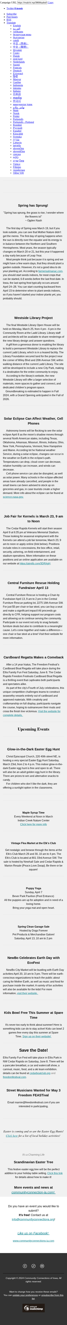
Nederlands (19, 61)
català (16, 40)
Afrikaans (18, 31)
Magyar (17, 79)
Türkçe (16, 164)
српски (17, 154)
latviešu (17, 145)
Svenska (17, 136)
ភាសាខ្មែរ (17, 97)
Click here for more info (33, 824)
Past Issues (12, 16)
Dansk (16, 56)
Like (20, 1233)
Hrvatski (17, 50)
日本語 (17, 94)
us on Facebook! (36, 1233)
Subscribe (12, 14)
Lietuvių (17, 142)
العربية (16, 28)
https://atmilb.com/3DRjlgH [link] (35, 563)
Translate (11, 22)
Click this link (55, 1173)
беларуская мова (22, 34)
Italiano (17, 91)
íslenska (17, 88)
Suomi (16, 64)
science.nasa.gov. (13, 497)
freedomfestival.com (14, 1077)
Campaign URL (8, 2)
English (17, 25)
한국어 (17, 101)
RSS (9, 19)
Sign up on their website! (37, 1036)
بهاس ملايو (19, 107)
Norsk (16, 113)
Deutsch (17, 70)
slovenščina (19, 151)
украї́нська (19, 170)
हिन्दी (15, 76)
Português (18, 119)
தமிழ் (16, 157)
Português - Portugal (23, 122)
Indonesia (18, 85)
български (18, 37)
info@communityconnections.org (33, 1219)
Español (17, 130)
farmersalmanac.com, (50, 271)
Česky (16, 53)
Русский (17, 128)
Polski (16, 116)
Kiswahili (18, 133)
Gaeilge (17, 82)
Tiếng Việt (18, 173)
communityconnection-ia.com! (34, 1192)
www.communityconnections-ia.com (33, 1240)
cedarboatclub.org (40, 1073)
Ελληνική (18, 73)
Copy (51, 2)
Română (17, 125)
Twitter (15, 8)
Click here (12, 1136)
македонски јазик (22, 104)
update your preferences (25, 1295)
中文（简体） (21, 43)
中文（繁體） (21, 46)
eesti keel (17, 58)
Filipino (17, 167)
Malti (15, 110)
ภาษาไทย (18, 160)
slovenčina (18, 148)
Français (17, 67)
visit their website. (27, 993)
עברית (16, 139)
